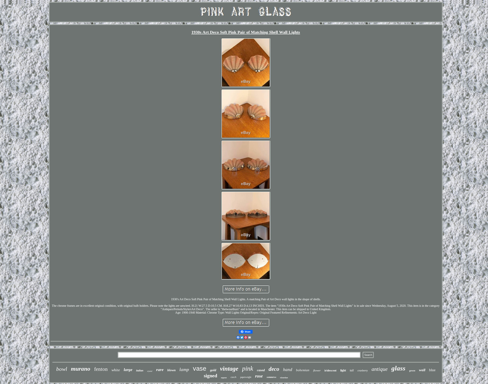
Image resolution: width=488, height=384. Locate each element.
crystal (149, 371)
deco (274, 369)
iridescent (330, 370)
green (412, 370)
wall (422, 370)
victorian (284, 377)
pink (247, 368)
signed (210, 375)
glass (398, 368)
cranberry (362, 370)
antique (380, 369)
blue (432, 370)
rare (160, 369)
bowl (61, 369)
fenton (101, 369)
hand (287, 369)
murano (80, 368)
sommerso (271, 377)
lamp (184, 369)
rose (259, 376)
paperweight (245, 377)
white (116, 370)
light (343, 370)
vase (199, 368)
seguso (224, 377)
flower (317, 370)
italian (139, 370)
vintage (229, 368)
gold (213, 370)
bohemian (302, 370)
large (128, 369)
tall (352, 370)
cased (261, 370)
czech (233, 377)
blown (171, 370)
